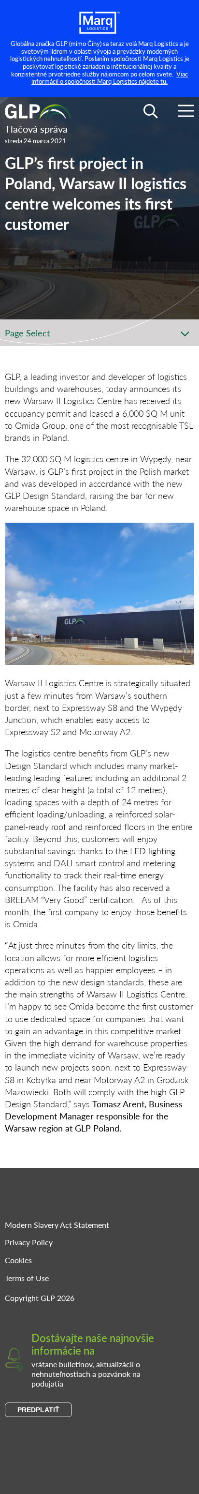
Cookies (18, 1260)
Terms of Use (27, 1277)
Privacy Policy (29, 1242)
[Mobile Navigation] (186, 113)
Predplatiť (38, 1410)
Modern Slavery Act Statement (57, 1224)
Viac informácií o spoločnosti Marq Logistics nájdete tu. (109, 77)
